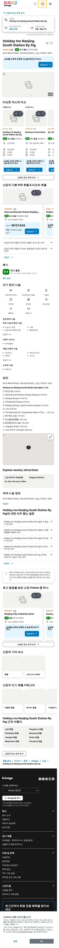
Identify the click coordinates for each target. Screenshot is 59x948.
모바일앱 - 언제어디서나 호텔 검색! (17, 840)
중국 (26, 761)
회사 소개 (6, 815)
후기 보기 (7, 278)
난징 (44, 761)
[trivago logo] (10, 4)
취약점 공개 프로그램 (11, 877)
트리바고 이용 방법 (10, 894)
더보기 (7, 257)
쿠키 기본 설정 (8, 873)
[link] (35, 4)
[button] (28, 20)
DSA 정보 (6, 869)
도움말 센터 (7, 890)
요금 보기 (44, 65)
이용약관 (6, 857)
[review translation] (36, 273)
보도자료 (6, 827)
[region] (28, 84)
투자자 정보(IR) (9, 823)
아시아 (17, 761)
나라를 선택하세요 (10, 785)
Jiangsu (35, 761)
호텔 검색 (7, 761)
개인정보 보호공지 (10, 865)
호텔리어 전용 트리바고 (12, 844)
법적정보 (6, 861)
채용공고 (6, 819)
